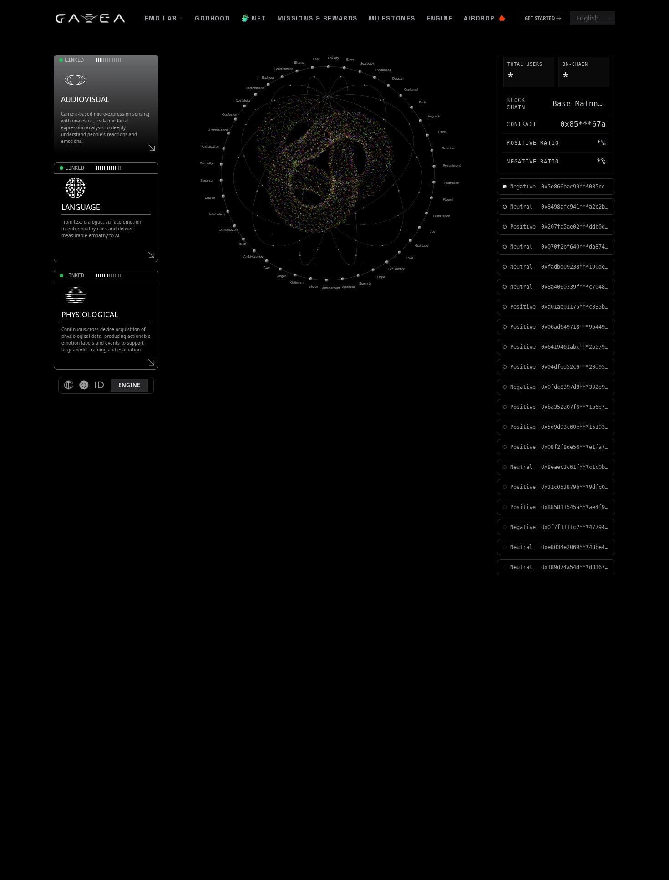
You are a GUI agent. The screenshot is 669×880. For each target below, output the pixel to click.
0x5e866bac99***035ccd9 (575, 186)
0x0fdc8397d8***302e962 (575, 387)
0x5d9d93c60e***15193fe (575, 427)
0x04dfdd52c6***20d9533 (575, 367)
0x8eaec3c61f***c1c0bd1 (575, 467)
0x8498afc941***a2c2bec (575, 206)
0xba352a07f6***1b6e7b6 (575, 407)
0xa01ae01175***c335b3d (575, 307)
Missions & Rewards (317, 18)
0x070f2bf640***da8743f (575, 247)
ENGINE (439, 18)
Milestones (392, 18)
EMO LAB (161, 18)
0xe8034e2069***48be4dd (575, 547)
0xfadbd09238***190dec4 (575, 267)
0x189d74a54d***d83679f (575, 567)
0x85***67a (583, 124)
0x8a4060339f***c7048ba (575, 287)
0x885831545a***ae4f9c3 (575, 507)
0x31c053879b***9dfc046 (575, 487)
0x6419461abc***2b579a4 (575, 347)
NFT (259, 18)
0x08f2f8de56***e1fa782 (575, 447)
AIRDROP (479, 18)
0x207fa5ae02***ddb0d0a (575, 227)
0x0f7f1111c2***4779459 (575, 527)
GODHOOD (212, 18)
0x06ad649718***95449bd (575, 327)
